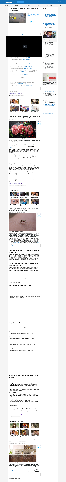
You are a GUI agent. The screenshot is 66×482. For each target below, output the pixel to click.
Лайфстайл (27, 5)
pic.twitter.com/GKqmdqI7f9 (25, 57)
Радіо (60, 5)
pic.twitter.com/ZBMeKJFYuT (15, 72)
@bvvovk (14, 70)
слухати (20, 1)
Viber (21, 93)
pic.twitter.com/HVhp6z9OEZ (21, 83)
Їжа (24, 185)
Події (19, 95)
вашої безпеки (16, 242)
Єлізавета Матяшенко (21, 212)
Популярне (49, 5)
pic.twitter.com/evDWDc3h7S (27, 66)
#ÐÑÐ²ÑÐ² (12, 62)
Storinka (11, 147)
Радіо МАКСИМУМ (15, 91)
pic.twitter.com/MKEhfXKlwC (15, 78)
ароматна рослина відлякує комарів (23, 412)
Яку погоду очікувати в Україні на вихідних (20, 34)
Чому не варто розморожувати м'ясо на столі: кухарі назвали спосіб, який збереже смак (33, 18)
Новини (6, 5)
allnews (38, 242)
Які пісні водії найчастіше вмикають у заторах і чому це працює (33, 15)
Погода (15, 95)
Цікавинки (18, 416)
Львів (12, 95)
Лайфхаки (21, 185)
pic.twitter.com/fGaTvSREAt (26, 62)
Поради (12, 185)
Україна (22, 95)
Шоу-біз (16, 5)
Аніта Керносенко (20, 119)
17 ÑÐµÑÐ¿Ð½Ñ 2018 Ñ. (26, 59)
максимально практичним (31, 469)
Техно (38, 5)
